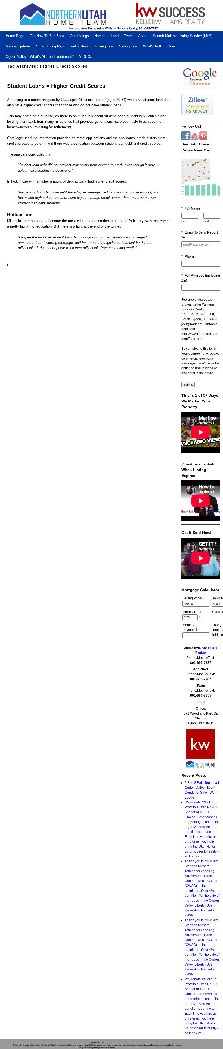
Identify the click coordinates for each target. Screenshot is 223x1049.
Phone (187, 256)
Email (201, 702)
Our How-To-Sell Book (47, 36)
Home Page (15, 36)
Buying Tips (104, 46)
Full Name (190, 208)
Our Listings (79, 36)
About (142, 36)
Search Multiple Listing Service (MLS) (182, 36)
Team (128, 36)
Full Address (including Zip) (200, 278)
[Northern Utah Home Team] (111, 15)
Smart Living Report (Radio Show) (62, 46)
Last (206, 221)
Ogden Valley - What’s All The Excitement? (40, 57)
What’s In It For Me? (159, 46)
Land (115, 36)
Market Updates (18, 46)
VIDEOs (85, 57)
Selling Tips (128, 46)
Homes (100, 36)
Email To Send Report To (199, 235)
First (184, 221)
